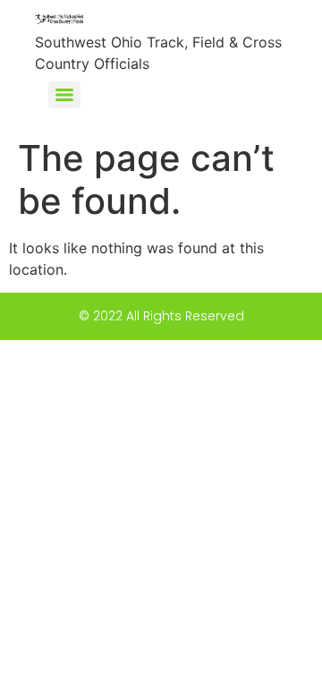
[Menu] (64, 94)
